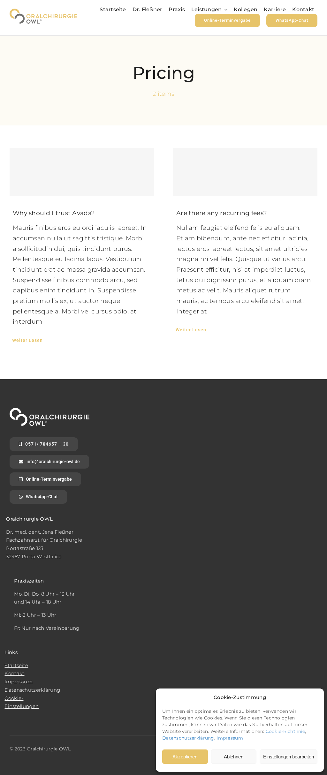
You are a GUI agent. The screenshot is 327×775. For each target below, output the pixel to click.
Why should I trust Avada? (54, 213)
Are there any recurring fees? (221, 213)
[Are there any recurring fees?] (245, 172)
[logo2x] (43, 11)
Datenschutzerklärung (188, 738)
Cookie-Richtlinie (285, 731)
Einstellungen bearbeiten (288, 756)
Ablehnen (233, 756)
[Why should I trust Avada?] (82, 172)
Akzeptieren (184, 756)
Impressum (230, 738)
